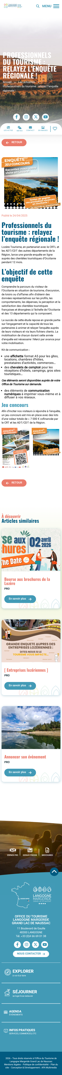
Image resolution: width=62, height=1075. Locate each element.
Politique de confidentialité (36, 1064)
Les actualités (26, 82)
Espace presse (30, 855)
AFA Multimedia (49, 1068)
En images (43, 130)
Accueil (7, 82)
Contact (30, 130)
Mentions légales (12, 1064)
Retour (17, 142)
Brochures (47, 855)
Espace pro (12, 855)
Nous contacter (29, 954)
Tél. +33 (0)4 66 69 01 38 (31, 936)
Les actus (8, 130)
